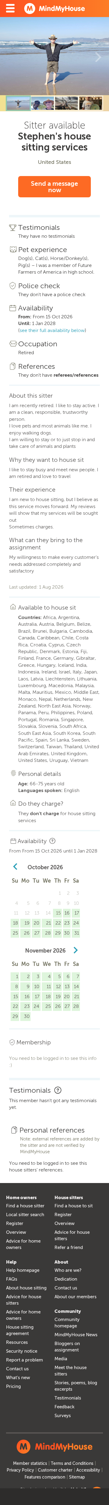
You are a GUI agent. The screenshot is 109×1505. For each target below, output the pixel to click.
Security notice (21, 1351)
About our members (75, 1296)
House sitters (68, 1197)
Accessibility (88, 1470)
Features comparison (45, 1477)
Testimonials (67, 1398)
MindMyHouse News (75, 1334)
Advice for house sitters (72, 1235)
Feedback (64, 1407)
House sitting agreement (20, 1330)
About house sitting (26, 1288)
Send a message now (54, 187)
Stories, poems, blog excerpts (75, 1386)
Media (60, 1358)
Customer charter (55, 1470)
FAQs (11, 1279)
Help (11, 1262)
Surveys (62, 1415)
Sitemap (77, 1477)
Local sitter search (25, 1214)
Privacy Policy (20, 1470)
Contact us (17, 1369)
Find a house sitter (25, 1206)
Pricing (13, 1386)
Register (14, 1223)
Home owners (21, 1197)
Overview (16, 1232)
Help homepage (22, 1270)
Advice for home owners (23, 1244)
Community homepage (67, 1323)
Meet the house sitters (70, 1371)
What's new (18, 1377)
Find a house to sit (73, 1206)
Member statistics (30, 1463)
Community (67, 1311)
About (61, 1262)
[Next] (98, 56)
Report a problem (24, 1360)
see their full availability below (52, 330)
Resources (17, 1342)
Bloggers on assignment (67, 1347)
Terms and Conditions (72, 1463)
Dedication (65, 1279)
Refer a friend (68, 1247)
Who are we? (67, 1270)
